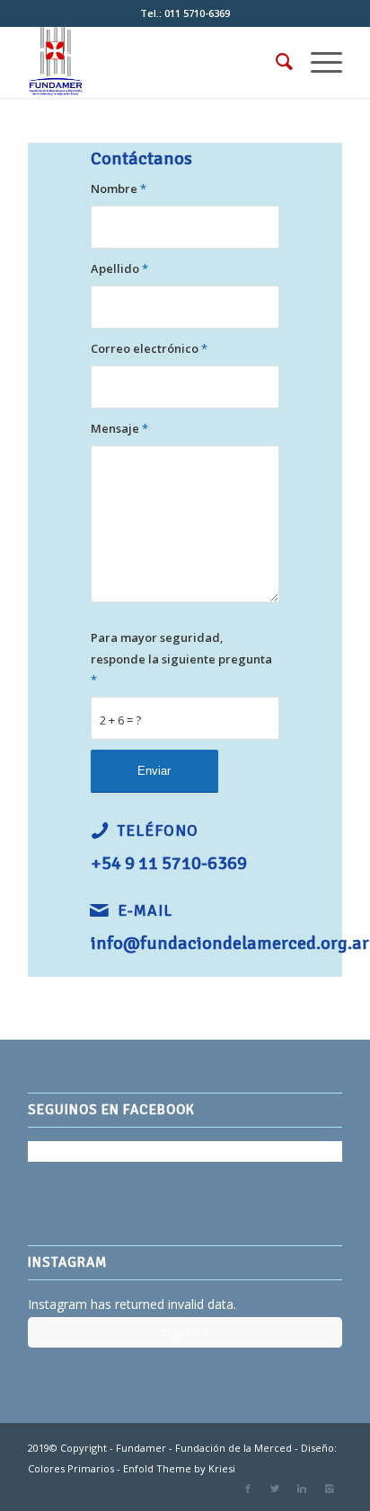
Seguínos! (185, 1332)
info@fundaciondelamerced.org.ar (230, 943)
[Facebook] (247, 1488)
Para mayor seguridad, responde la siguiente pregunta (181, 658)
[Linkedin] (301, 1488)
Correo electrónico (149, 348)
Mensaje (119, 428)
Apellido (119, 268)
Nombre (118, 188)
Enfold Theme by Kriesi (179, 1468)
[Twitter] (274, 1488)
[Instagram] (328, 1488)
